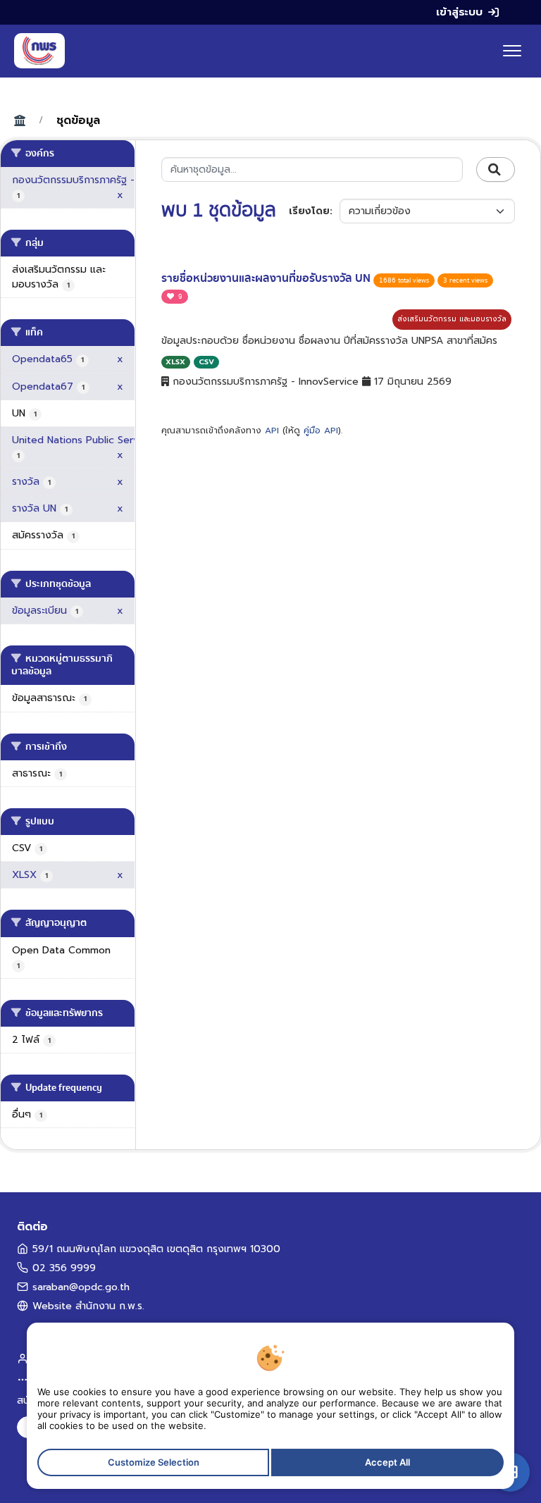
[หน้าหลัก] (39, 50)
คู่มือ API (321, 430)
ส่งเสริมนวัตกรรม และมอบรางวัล (451, 319)
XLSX (175, 362)
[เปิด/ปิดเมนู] (512, 51)
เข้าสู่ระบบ (459, 12)
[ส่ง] (495, 170)
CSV (206, 362)
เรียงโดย (309, 211)
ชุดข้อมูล (78, 120)
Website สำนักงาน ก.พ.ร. (88, 1306)
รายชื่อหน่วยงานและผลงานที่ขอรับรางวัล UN (267, 278)
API (272, 430)
